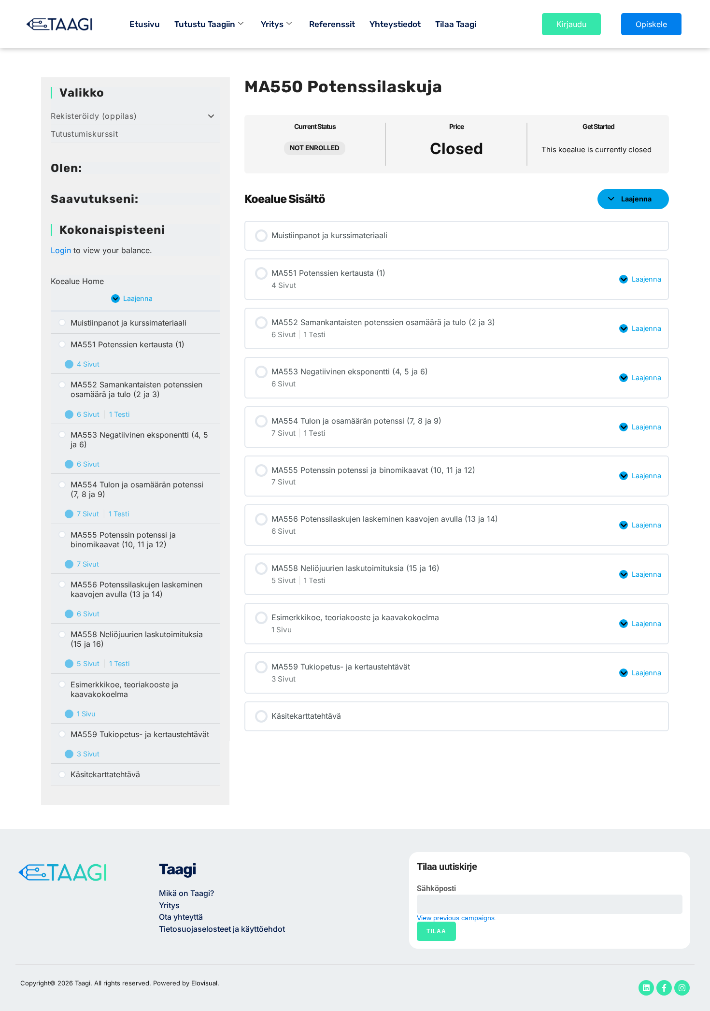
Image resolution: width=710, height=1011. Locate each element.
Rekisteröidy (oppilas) (94, 116)
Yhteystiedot (395, 24)
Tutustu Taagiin (204, 24)
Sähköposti (436, 888)
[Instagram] (682, 988)
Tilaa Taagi (455, 24)
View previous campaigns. (457, 918)
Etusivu (144, 24)
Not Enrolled (315, 148)
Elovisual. (205, 983)
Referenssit (332, 24)
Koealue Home (77, 281)
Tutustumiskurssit (84, 134)
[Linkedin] (646, 988)
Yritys (272, 24)
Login (61, 250)
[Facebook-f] (664, 988)
